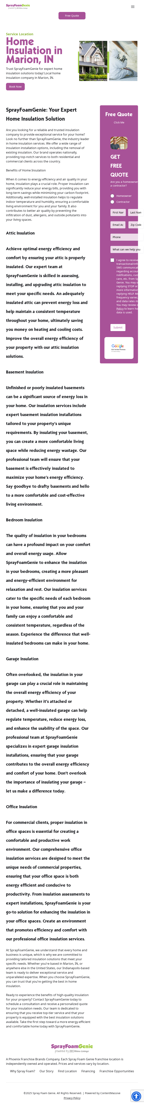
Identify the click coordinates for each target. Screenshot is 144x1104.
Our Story (46, 1071)
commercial (14, 161)
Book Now (15, 86)
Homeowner (124, 196)
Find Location (67, 1071)
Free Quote (72, 15)
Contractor (123, 202)
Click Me (119, 122)
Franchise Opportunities (117, 1071)
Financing (88, 1071)
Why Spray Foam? (22, 1071)
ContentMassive (110, 1093)
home (79, 134)
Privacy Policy (72, 1098)
